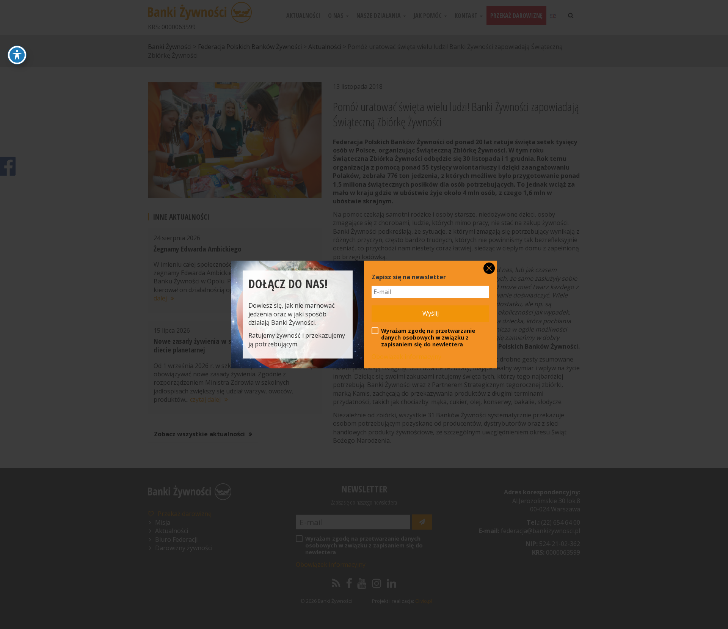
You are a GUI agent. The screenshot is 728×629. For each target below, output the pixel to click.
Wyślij (430, 313)
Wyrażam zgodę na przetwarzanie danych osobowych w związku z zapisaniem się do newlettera (428, 337)
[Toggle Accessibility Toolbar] (17, 55)
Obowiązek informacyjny (406, 356)
